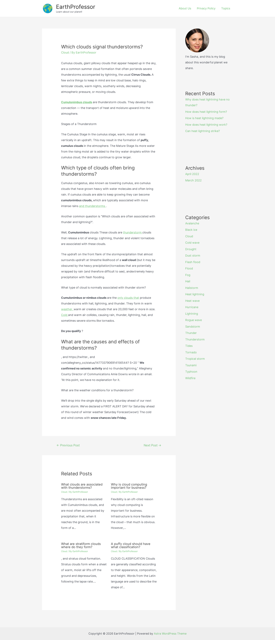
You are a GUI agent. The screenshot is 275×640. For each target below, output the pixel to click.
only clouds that (128, 297)
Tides (189, 345)
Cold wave (192, 242)
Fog (187, 275)
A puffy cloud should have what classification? (130, 545)
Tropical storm (195, 358)
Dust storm (192, 255)
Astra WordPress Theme (170, 633)
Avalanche (192, 223)
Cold (64, 315)
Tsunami (191, 365)
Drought (190, 249)
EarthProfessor (75, 6)
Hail (187, 281)
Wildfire (190, 378)
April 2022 (192, 174)
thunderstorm (132, 232)
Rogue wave (193, 320)
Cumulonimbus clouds (76, 102)
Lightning (191, 313)
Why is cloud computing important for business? (129, 486)
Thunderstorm (195, 339)
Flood (189, 268)
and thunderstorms (92, 206)
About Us (185, 8)
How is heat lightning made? (204, 118)
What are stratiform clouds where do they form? (81, 545)
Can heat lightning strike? (202, 131)
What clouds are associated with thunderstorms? (81, 486)
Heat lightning (194, 294)
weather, (67, 309)
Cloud (65, 52)
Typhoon (191, 371)
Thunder (191, 333)
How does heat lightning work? (206, 124)
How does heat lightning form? (206, 111)
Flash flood (192, 262)
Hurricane (191, 307)
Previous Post (68, 445)
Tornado (191, 352)
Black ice (191, 229)
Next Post (152, 445)
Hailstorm (191, 288)
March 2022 (193, 180)
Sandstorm (192, 326)
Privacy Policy (206, 8)
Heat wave (192, 300)
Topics (225, 8)
